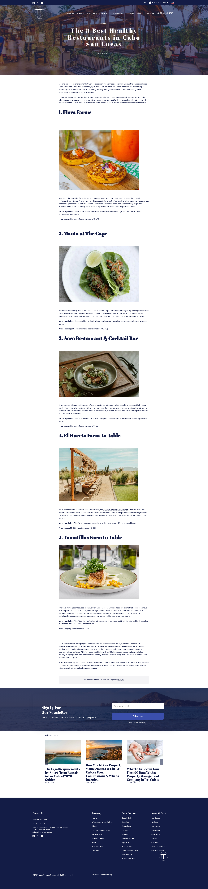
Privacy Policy (106, 874)
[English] (173, 2)
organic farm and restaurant (116, 510)
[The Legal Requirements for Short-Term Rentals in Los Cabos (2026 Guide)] (63, 752)
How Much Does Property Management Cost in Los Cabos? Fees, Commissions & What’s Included (104, 772)
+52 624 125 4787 (39, 823)
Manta (118, 310)
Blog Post (104, 23)
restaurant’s (120, 613)
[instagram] (33, 836)
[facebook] (38, 836)
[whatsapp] (46, 836)
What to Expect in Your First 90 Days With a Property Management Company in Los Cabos (143, 774)
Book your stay (97, 665)
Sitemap (95, 874)
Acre (86, 405)
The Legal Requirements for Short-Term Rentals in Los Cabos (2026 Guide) (62, 774)
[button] (46, 762)
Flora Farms (115, 198)
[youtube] (42, 836)
